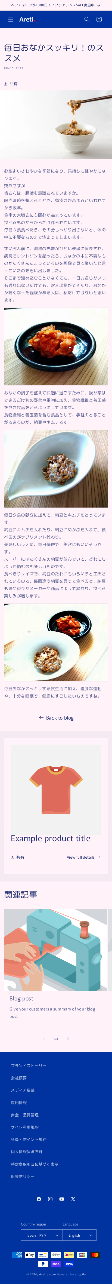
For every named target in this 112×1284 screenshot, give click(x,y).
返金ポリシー (23, 1176)
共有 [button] (13, 83)
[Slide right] (68, 1039)
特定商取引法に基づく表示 (34, 1164)
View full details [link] (81, 857)
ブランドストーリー (28, 1065)
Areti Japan (47, 1274)
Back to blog (60, 717)
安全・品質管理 (25, 1114)
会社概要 (19, 1077)
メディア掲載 (23, 1090)
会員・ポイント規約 (28, 1139)
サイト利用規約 (25, 1127)
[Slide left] (44, 1039)
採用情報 (19, 1102)
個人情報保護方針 (27, 1151)
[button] (11, 19)
